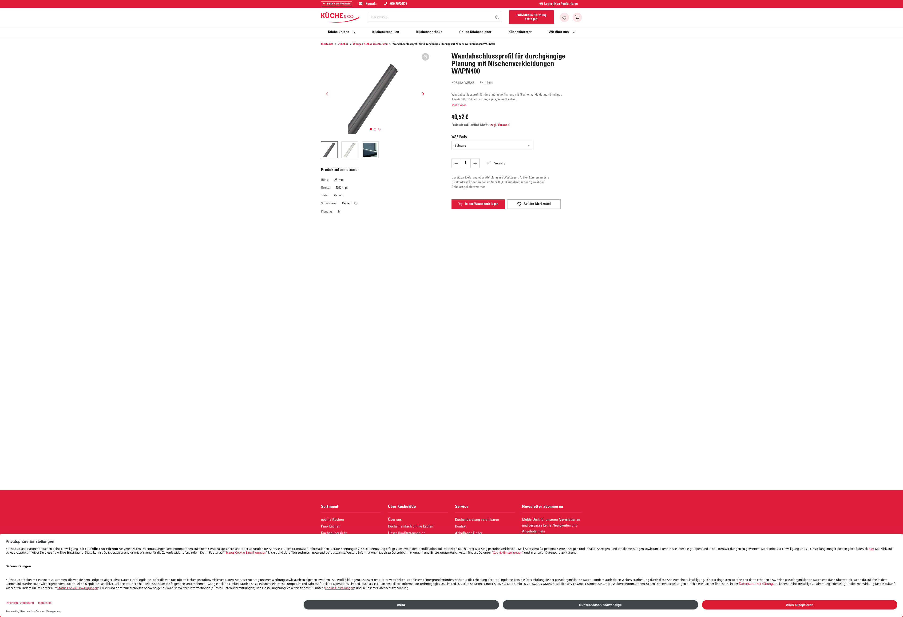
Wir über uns (559, 32)
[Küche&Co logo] (340, 17)
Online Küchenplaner (475, 32)
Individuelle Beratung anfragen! (531, 17)
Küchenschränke (429, 32)
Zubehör (343, 44)
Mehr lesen (459, 105)
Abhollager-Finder (468, 533)
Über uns (395, 519)
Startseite (327, 44)
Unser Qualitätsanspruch (406, 533)
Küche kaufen (338, 32)
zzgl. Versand (499, 125)
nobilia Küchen (332, 519)
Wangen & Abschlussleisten (370, 44)
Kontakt (460, 526)
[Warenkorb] (577, 17)
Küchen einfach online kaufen (410, 526)
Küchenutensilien (385, 32)
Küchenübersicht (334, 533)
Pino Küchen (330, 526)
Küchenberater (520, 32)
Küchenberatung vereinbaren (477, 519)
